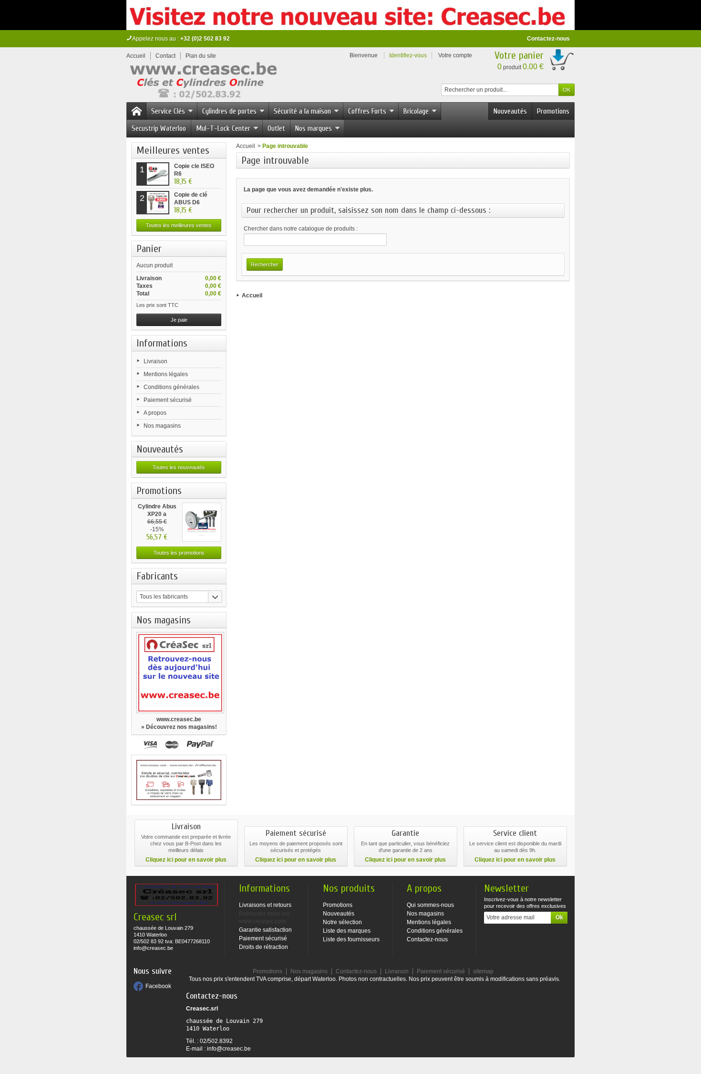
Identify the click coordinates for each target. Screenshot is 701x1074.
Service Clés (168, 111)
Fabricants (157, 576)
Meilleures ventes (172, 150)
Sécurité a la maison (302, 111)
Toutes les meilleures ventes (179, 225)
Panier (149, 248)
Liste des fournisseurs (351, 939)
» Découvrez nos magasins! (179, 727)
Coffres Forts (367, 111)
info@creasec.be (229, 1048)
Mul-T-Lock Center (223, 128)
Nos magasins (162, 425)
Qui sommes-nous (430, 905)
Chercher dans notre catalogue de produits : (301, 228)
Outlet (276, 128)
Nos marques (313, 128)
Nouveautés (510, 111)
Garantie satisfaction (265, 930)
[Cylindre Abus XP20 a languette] (201, 522)
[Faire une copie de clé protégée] (178, 780)
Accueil (245, 146)
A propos (155, 413)
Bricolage (416, 111)
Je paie (179, 320)
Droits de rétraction (263, 947)
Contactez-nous (548, 38)
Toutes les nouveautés (179, 467)
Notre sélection (342, 922)
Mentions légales (166, 374)
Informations (161, 343)
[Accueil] (136, 111)
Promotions (553, 111)
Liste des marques (347, 930)
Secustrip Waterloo (159, 128)
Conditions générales (171, 387)
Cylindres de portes (229, 111)
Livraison (155, 361)
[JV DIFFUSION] (202, 82)
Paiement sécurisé (168, 400)
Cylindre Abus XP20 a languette (157, 514)
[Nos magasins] (178, 672)
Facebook (158, 986)
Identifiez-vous (408, 55)
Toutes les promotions (179, 553)
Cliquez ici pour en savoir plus (186, 859)
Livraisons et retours (265, 905)
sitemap (483, 971)
